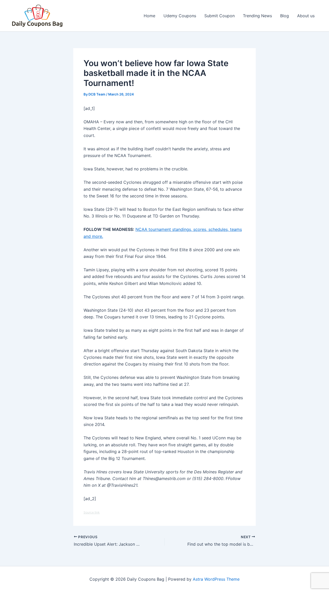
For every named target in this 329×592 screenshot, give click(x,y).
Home (149, 15)
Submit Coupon (219, 15)
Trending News (257, 15)
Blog (284, 15)
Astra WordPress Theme (216, 579)
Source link (92, 512)
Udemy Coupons (179, 15)
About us (306, 15)
